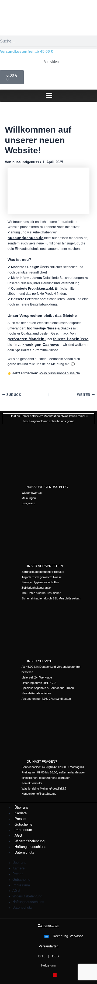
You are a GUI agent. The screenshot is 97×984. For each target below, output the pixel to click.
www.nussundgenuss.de (59, 373)
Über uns (22, 807)
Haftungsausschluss (30, 847)
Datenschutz (24, 852)
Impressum (23, 830)
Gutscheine (23, 824)
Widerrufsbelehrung (29, 841)
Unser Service (39, 661)
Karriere (21, 813)
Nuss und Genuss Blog (47, 487)
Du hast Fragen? (42, 761)
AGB (18, 835)
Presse (20, 819)
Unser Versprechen (44, 566)
